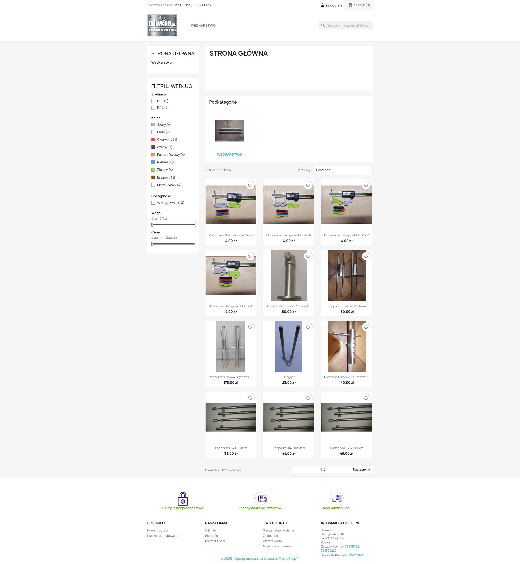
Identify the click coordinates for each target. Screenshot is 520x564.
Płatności (211, 536)
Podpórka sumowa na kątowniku (346, 377)
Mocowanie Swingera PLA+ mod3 (231, 306)
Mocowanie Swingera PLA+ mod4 (346, 235)
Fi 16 (163, 108)
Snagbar (289, 377)
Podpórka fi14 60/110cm (346, 448)
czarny (165, 147)
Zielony (165, 170)
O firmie (210, 530)
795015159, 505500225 (192, 5)
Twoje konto (275, 523)
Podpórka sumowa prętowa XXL (231, 377)
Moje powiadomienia (277, 546)
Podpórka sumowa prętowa (347, 306)
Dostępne (343, 170)
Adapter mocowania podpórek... (289, 306)
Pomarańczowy (171, 155)
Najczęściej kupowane (162, 536)
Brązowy (166, 178)
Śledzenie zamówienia (278, 530)
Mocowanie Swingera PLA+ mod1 (231, 235)
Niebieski (166, 162)
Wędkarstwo (203, 25)
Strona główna (172, 53)
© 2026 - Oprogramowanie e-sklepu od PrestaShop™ (260, 558)
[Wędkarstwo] (229, 131)
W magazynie (170, 203)
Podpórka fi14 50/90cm (289, 448)
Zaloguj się (270, 536)
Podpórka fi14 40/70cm (231, 448)
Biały (163, 132)
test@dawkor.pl (352, 554)
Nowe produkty (158, 530)
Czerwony (167, 140)
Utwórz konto (272, 541)
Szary (164, 125)
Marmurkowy (169, 185)
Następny (362, 469)
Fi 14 (163, 101)
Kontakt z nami (215, 541)
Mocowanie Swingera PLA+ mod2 (288, 235)
